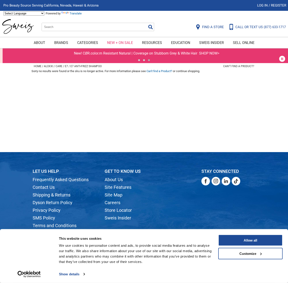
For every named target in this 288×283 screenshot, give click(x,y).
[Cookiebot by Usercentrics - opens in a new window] (29, 274)
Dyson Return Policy (52, 202)
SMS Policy (44, 218)
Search (150, 27)
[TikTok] (236, 181)
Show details (69, 274)
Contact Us (44, 187)
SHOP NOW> (206, 53)
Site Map (113, 195)
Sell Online (243, 43)
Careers (112, 202)
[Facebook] (205, 181)
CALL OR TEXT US (260, 27)
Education (180, 43)
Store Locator (118, 210)
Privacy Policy (46, 210)
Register (278, 5)
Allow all (250, 240)
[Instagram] (216, 181)
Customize (247, 253)
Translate (76, 13)
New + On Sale (120, 43)
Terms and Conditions (54, 225)
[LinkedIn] (226, 181)
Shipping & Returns (51, 195)
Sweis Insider (211, 43)
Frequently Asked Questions (61, 179)
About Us (114, 179)
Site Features (118, 187)
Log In (263, 5)
